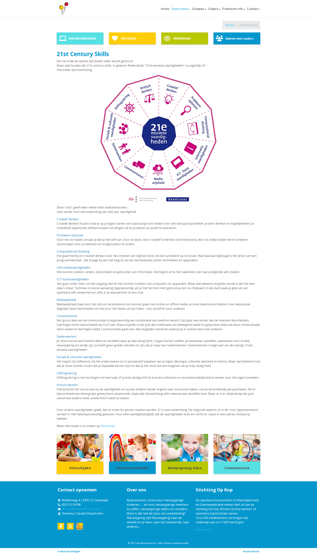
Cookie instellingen (69, 551)
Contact (252, 9)
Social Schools (251, 551)
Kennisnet (108, 426)
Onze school (180, 9)
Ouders (213, 9)
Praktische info (233, 9)
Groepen (198, 9)
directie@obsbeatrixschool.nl (81, 509)
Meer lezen (203, 529)
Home (165, 9)
